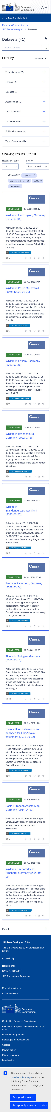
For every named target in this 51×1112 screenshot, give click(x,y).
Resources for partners (13, 1034)
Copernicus (28, 175)
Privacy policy (9, 1050)
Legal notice (8, 1060)
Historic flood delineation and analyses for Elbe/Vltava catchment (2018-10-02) (23, 733)
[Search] (45, 48)
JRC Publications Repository (16, 976)
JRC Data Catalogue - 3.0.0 (16, 942)
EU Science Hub (10, 993)
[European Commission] (21, 6)
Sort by (29, 161)
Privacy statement (10, 1055)
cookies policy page (21, 1077)
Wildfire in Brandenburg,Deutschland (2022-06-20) (21, 510)
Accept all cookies (23, 1097)
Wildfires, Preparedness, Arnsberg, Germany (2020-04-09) (24, 873)
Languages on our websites (15, 1040)
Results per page (10, 161)
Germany (14, 186)
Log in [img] (43, 8)
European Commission (13, 25)
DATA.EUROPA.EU (11, 971)
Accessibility (8, 958)
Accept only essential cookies (30, 1105)
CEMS (36, 181)
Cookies (6, 1045)
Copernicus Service (18, 181)
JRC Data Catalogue (12, 29)
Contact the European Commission (19, 1021)
